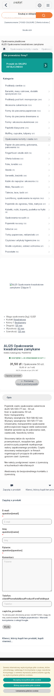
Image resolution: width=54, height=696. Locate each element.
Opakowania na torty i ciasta (24, 49)
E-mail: (10, 512)
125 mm (18, 325)
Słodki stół (27, 30)
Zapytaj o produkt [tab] (12, 489)
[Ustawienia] (39, 5)
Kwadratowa (20, 319)
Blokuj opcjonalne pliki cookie (27, 685)
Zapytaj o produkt (13, 376)
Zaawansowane (11, 22)
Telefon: (25, 597)
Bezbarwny (20, 322)
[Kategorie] (48, 5)
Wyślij (7, 627)
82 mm (21, 328)
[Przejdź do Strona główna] (4, 49)
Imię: (10, 530)
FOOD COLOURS (27, 22)
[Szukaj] (44, 15)
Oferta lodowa (42, 22)
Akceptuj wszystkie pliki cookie (27, 680)
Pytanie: (12, 549)
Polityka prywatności (28, 617)
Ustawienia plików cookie (27, 691)
